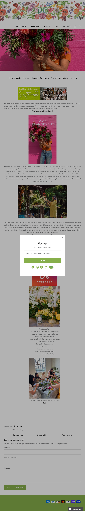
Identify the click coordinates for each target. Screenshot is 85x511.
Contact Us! (76, 509)
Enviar (42, 260)
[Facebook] (37, 267)
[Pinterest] (46, 267)
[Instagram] (41, 267)
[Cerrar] (62, 238)
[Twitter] (33, 267)
